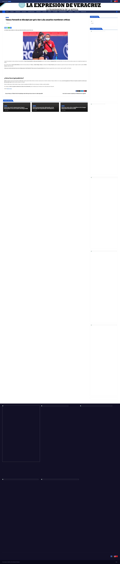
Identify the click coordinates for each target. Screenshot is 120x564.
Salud (49, 11)
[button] (115, 11)
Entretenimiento (63, 11)
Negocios (71, 11)
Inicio (7, 11)
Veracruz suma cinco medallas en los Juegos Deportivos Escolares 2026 (73, 108)
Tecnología (83, 11)
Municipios (18, 11)
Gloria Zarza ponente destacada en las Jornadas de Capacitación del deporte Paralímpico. (43, 108)
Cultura (44, 11)
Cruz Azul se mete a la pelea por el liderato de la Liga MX (74, 93)
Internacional (31, 11)
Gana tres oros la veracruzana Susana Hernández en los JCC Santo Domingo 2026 (16, 108)
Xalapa (12, 11)
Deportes (38, 11)
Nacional (24, 11)
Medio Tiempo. (9, 88)
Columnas (55, 11)
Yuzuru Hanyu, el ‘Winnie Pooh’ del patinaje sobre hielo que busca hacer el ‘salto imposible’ (24, 93)
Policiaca (77, 11)
